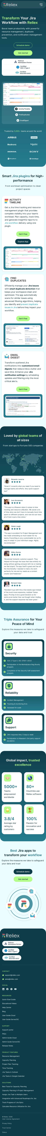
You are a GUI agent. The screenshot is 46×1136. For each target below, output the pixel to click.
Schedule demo (23, 45)
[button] (41, 4)
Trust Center (6, 1128)
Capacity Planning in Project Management (18, 1090)
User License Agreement (11, 1119)
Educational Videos (9, 1003)
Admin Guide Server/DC (11, 1042)
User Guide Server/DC (10, 1019)
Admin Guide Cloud (9, 1038)
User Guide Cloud (8, 1015)
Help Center (6, 1007)
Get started (23, 53)
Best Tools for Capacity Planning (14, 1086)
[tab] (23, 109)
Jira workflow (11, 223)
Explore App (23, 241)
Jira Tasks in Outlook (10, 1072)
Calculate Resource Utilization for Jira (16, 1106)
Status (4, 1132)
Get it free (23, 234)
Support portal (7, 1030)
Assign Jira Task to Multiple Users (14, 1094)
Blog (4, 1011)
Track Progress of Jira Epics (12, 1102)
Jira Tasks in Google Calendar (13, 1076)
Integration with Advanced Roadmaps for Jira (19, 1098)
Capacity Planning (9, 1060)
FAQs (4, 1034)
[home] (9, 4)
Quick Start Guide (9, 999)
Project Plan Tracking (10, 1064)
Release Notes (7, 1046)
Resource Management (11, 1056)
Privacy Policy (7, 1123)
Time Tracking (7, 1068)
